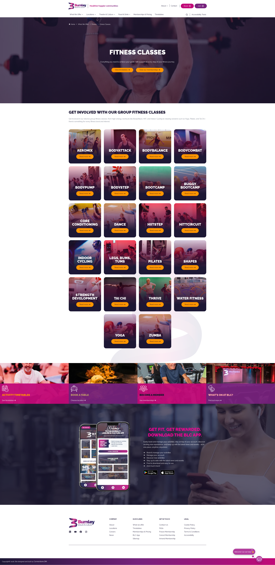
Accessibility (189, 535)
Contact (174, 6)
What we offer (138, 525)
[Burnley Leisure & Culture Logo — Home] (78, 6)
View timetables (121, 70)
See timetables (8, 400)
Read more (85, 157)
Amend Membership (167, 539)
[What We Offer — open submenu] (83, 15)
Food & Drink (123, 14)
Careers (112, 532)
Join (199, 6)
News (111, 535)
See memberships (147, 400)
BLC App (136, 535)
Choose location (77, 400)
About (163, 6)
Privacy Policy (189, 528)
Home (73, 24)
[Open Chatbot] (259, 559)
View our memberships (148, 70)
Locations (90, 14)
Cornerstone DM (40, 561)
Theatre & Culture (106, 14)
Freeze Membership (167, 532)
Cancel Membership (167, 535)
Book (186, 6)
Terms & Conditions (191, 532)
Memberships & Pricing (143, 14)
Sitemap (136, 539)
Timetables (159, 14)
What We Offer (75, 14)
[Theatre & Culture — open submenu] (115, 15)
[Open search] (187, 15)
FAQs (161, 528)
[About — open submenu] (167, 5)
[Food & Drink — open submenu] (130, 15)
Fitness (94, 24)
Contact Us (163, 525)
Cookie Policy (189, 525)
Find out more (213, 400)
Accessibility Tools (199, 15)
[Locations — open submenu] (96, 15)
